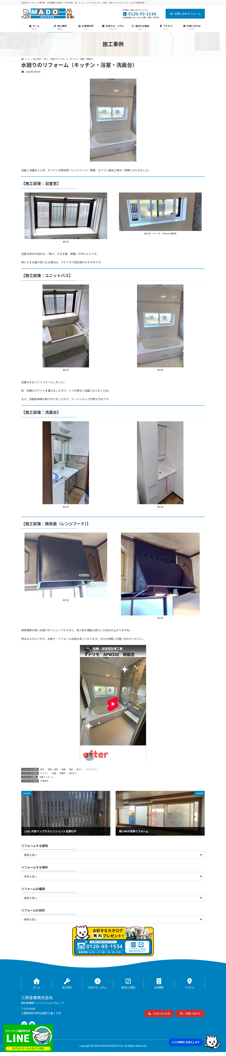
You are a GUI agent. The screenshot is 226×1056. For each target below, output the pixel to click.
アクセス (189, 987)
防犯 (71, 769)
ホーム (36, 987)
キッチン (44, 773)
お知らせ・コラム (97, 987)
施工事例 (67, 987)
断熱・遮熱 (53, 769)
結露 (63, 769)
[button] (159, 1013)
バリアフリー (92, 769)
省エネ (79, 769)
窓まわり (73, 773)
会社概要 (158, 987)
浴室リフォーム (46, 777)
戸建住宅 (44, 781)
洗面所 (62, 773)
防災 (42, 769)
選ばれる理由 (128, 987)
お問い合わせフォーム (187, 13)
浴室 (54, 773)
